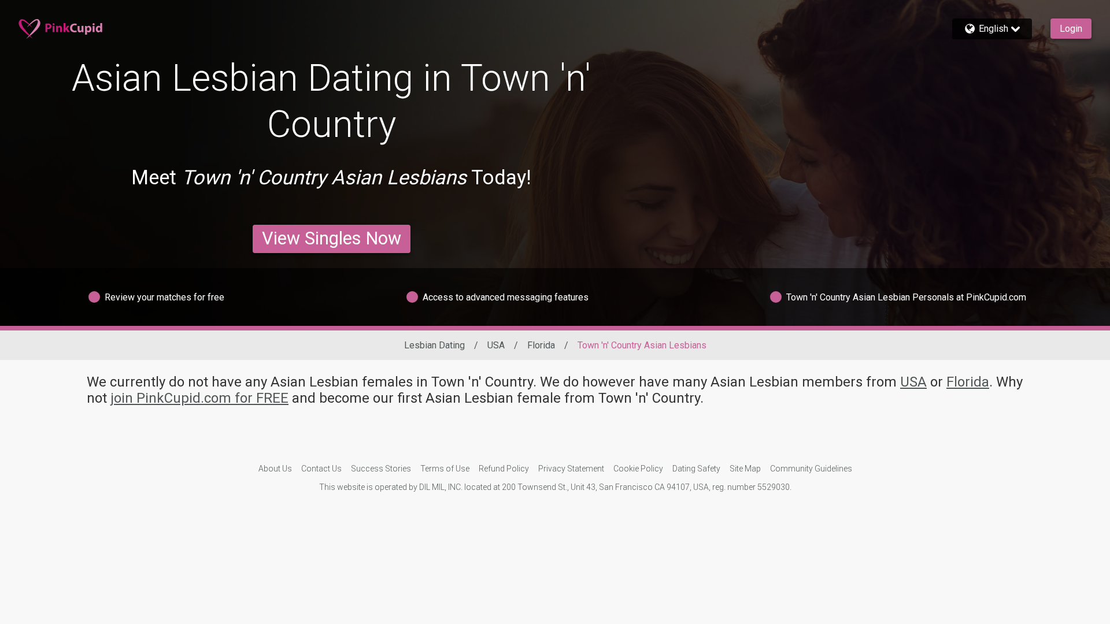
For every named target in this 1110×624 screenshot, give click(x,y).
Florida (541, 345)
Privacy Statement (571, 468)
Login (1071, 28)
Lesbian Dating (434, 345)
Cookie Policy (638, 468)
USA (496, 345)
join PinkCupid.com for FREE (199, 398)
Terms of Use (444, 468)
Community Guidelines (811, 468)
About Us (275, 468)
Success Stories (381, 468)
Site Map (745, 468)
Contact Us (321, 468)
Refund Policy (504, 468)
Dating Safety (696, 468)
